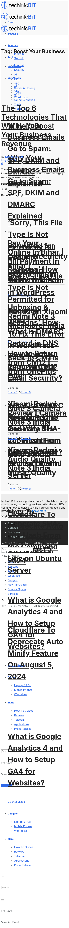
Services (6, 785)
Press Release (22, 728)
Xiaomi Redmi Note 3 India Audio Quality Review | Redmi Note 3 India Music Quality (34, 461)
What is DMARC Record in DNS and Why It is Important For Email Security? (35, 428)
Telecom (19, 856)
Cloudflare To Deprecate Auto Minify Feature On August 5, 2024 (35, 653)
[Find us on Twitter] (3, 189)
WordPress (21, 97)
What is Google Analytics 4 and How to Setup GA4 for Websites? (35, 623)
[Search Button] (2, 899)
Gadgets (13, 813)
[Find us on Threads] (6, 189)
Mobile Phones (23, 826)
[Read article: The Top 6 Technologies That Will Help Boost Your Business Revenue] (34, 77)
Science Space (16, 801)
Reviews (19, 851)
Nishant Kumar (14, 157)
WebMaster (15, 575)
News (11, 562)
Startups (13, 45)
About (11, 523)
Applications (21, 724)
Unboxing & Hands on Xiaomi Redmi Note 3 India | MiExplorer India (38, 316)
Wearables (20, 830)
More (11, 839)
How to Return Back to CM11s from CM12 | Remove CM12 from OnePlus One (33, 364)
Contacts (13, 527)
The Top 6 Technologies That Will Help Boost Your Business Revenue (34, 126)
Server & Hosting (24, 99)
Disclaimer (14, 532)
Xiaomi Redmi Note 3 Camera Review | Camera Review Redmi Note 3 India (37, 412)
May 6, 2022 (8, 160)
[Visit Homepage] (20, 7)
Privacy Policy (16, 536)
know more (39, 510)
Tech (10, 57)
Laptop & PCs (22, 685)
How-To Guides (23, 847)
